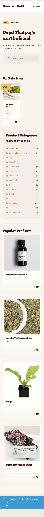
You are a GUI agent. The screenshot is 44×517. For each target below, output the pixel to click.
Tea (10, 207)
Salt (10, 198)
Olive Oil (12, 194)
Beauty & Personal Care (18, 153)
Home (5, 22)
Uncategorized (14, 212)
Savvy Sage (13, 203)
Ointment (12, 189)
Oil (10, 185)
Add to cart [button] (16, 121)
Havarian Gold (13, 6)
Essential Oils (14, 166)
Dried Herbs (13, 162)
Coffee (11, 157)
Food (11, 171)
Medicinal (13, 180)
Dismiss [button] (6, 505)
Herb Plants (13, 176)
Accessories (13, 148)
